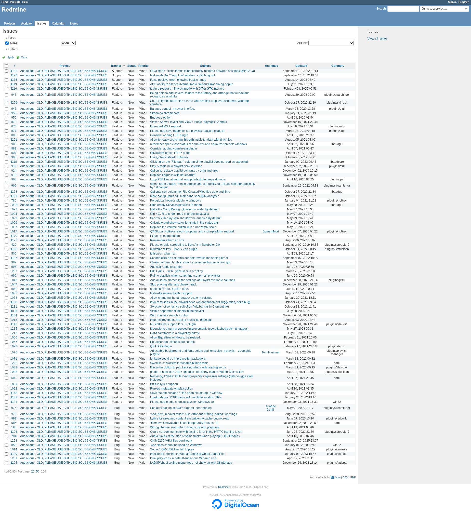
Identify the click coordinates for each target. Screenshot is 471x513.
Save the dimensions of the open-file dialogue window (186, 393)
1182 (14, 71)
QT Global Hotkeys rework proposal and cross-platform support (192, 231)
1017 (13, 231)
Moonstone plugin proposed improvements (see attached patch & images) (199, 328)
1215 (13, 328)
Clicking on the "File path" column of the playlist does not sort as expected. (199, 161)
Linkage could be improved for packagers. (178, 358)
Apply (10, 57)
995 (13, 267)
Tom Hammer (271, 352)
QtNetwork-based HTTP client (170, 153)
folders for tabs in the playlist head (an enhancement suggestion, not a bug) (200, 302)
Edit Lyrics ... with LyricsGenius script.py (176, 271)
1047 (13, 284)
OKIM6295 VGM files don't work (171, 440)
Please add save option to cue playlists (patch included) (187, 131)
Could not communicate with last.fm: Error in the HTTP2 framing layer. (196, 431)
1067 (13, 342)
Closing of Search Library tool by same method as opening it (190, 262)
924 (13, 170)
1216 (13, 333)
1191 (14, 196)
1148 (14, 393)
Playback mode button (165, 236)
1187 (14, 258)
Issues (42, 23)
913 (13, 166)
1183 (14, 249)
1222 (13, 363)
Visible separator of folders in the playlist (177, 311)
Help (25, 1)
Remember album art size (167, 240)
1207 (13, 271)
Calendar (58, 23)
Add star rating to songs (166, 267)
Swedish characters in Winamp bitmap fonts (179, 363)
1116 (14, 88)
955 (13, 117)
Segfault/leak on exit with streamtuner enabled (181, 408)
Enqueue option (160, 117)
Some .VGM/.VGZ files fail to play (172, 449)
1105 (14, 462)
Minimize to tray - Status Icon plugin (173, 249)
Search (381, 8)
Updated (301, 66)
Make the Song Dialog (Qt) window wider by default (184, 209)
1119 (14, 84)
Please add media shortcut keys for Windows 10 (182, 402)
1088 (13, 372)
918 (13, 175)
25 (33, 471)
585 (13, 423)
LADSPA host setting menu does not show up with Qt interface (191, 462)
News (74, 23)
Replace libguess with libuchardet (172, 175)
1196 (14, 102)
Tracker (116, 66)
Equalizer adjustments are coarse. (173, 342)
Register (463, 1)
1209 (13, 458)
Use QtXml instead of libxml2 (169, 157)
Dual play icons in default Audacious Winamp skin (183, 458)
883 (13, 135)
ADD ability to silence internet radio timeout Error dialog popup (191, 84)
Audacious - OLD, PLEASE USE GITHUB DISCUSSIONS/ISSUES (63, 71)
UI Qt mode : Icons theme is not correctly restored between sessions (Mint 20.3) (202, 71)
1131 (14, 306)
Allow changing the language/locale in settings (181, 297)
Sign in (452, 1)
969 (13, 185)
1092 (13, 388)
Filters (12, 38)
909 (13, 144)
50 (37, 471)
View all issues (377, 38)
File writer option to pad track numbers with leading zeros (188, 367)
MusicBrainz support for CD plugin (173, 324)
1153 (14, 191)
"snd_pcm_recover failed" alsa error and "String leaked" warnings (193, 414)
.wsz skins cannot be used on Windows (176, 445)
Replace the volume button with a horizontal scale (183, 227)
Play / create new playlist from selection (176, 166)
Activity (26, 23)
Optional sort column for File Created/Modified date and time (190, 191)
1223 (13, 440)
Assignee (271, 66)
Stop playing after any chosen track (173, 284)
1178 (14, 75)
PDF (353, 477)
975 (13, 408)
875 (13, 126)
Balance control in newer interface (173, 108)
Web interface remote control (169, 315)
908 (13, 157)
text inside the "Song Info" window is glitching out (182, 75)
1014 (13, 449)
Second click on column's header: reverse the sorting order (189, 258)
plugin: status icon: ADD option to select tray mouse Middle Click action (197, 372)
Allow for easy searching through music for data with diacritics (191, 139)
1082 (13, 367)
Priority (143, 66)
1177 (14, 240)
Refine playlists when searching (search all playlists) (185, 275)
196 (13, 427)
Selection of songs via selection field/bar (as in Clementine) (189, 306)
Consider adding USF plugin (169, 135)
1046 (13, 280)
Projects (15, 1)
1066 (13, 337)
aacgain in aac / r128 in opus (169, 289)
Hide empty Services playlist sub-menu (176, 205)
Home (4, 1)
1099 (13, 218)
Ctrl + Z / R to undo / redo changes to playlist (179, 214)
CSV (345, 477)
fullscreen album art (163, 253)
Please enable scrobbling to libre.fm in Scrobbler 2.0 (185, 244)
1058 (13, 297)
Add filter (302, 42)
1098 (13, 205)
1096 (13, 222)
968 (13, 179)
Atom (337, 477)
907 (13, 153)
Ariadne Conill (270, 408)
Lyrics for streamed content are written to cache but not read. (190, 418)
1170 (14, 236)
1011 (14, 311)
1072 (13, 346)
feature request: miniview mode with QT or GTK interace (187, 88)
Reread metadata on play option (171, 388)
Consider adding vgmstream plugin (173, 148)
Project (65, 66)
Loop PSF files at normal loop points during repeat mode (187, 179)
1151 (14, 397)
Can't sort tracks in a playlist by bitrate (175, 333)
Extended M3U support (165, 126)
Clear (24, 57)
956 (13, 113)
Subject (205, 66)
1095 (13, 214)
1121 (14, 139)
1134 (14, 315)
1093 (13, 209)
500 (13, 253)
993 (13, 418)
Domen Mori (270, 231)
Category (337, 66)
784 (13, 436)
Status (13, 42)
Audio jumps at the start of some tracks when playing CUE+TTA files (195, 436)
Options (13, 49)
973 (13, 414)
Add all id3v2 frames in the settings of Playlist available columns (192, 280)
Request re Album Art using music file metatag (180, 320)
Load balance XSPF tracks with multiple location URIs (186, 397)
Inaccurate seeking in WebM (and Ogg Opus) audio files (187, 454)
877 (13, 131)
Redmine (223, 487)
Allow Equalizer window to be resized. (175, 337)
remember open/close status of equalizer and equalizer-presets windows (198, 144)
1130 (14, 302)
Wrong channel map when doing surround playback (184, 427)
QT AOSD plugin (161, 346)
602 (13, 378)
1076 (13, 352)
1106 (14, 431)
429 (13, 244)
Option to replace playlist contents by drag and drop (184, 170)
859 (13, 445)
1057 (13, 293)
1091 (13, 384)
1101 (14, 402)
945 (13, 108)
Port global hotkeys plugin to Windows (175, 200)
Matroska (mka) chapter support (171, 293)
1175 (14, 79)
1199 (14, 454)
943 (13, 94)
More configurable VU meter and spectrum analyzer (184, 196)
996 (13, 275)
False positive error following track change (178, 79)
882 (13, 148)
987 (13, 262)
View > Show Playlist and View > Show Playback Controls (188, 122)
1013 (13, 320)
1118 (14, 161)
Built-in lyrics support (164, 384)
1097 (13, 227)
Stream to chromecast (164, 113)
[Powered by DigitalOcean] (235, 507)
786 (13, 200)
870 (13, 122)
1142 (14, 324)
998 (13, 289)
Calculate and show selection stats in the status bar (184, 222)
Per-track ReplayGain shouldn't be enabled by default (185, 218)
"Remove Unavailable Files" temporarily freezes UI (183, 423)
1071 (13, 358)
